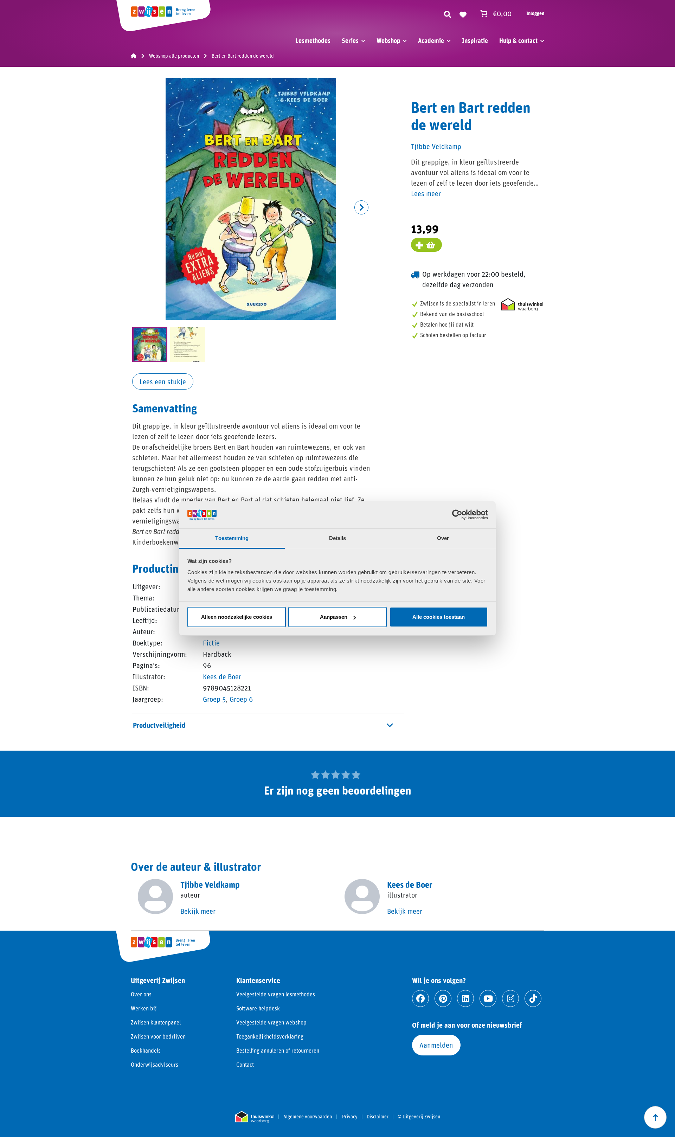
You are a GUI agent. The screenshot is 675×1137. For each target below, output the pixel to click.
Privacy (350, 1116)
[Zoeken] (447, 13)
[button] (361, 207)
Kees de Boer (222, 676)
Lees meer (426, 193)
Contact (245, 1064)
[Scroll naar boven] (655, 1117)
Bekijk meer (198, 911)
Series (350, 40)
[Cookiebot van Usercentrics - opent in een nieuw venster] (457, 514)
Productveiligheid (159, 725)
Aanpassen (333, 617)
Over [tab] (443, 538)
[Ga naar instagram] (510, 998)
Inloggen (535, 13)
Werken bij (144, 1008)
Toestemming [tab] (232, 538)
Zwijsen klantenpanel (156, 1022)
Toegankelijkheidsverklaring (269, 1036)
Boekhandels (146, 1050)
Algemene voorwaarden (307, 1116)
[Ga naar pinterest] (443, 998)
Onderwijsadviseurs (154, 1064)
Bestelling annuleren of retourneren (277, 1050)
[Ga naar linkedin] (465, 998)
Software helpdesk (258, 1008)
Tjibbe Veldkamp (436, 146)
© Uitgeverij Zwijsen (419, 1116)
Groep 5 (214, 699)
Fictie (211, 642)
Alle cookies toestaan (438, 617)
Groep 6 (241, 699)
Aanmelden (436, 1044)
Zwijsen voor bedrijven (158, 1036)
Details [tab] (337, 538)
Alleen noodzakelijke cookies (236, 617)
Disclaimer (377, 1116)
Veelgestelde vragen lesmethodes (275, 994)
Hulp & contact (518, 40)
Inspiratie (475, 40)
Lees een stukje (163, 381)
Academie (431, 40)
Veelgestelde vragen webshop (271, 1022)
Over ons (141, 994)
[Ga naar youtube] (488, 998)
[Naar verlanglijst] (463, 13)
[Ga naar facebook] (420, 998)
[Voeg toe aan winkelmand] (426, 245)
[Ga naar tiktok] (533, 998)
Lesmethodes (312, 40)
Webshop (388, 40)
